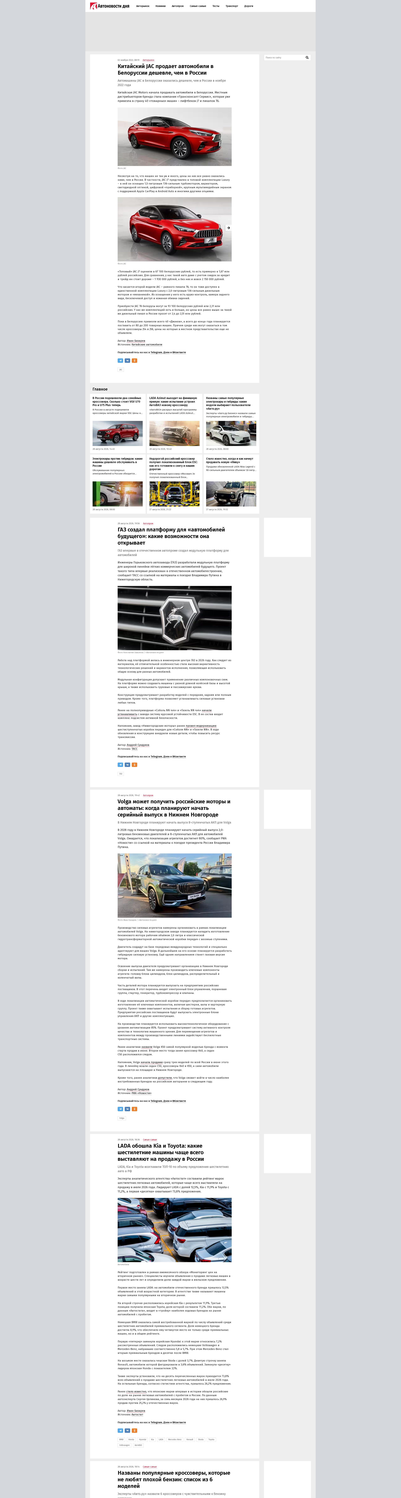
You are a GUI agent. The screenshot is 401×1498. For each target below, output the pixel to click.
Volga (121, 1118)
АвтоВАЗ (138, 1445)
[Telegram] (120, 360)
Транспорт (232, 6)
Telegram (156, 352)
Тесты (215, 6)
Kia (152, 1439)
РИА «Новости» (141, 1093)
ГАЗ (120, 774)
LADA (161, 1439)
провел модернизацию (201, 725)
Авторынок (142, 6)
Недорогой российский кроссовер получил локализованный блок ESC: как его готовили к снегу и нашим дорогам (173, 464)
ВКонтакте (179, 352)
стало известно (136, 1391)
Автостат (137, 1414)
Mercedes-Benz (175, 1439)
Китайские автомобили (147, 344)
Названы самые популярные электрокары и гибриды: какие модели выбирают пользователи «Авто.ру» (228, 403)
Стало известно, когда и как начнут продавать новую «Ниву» (229, 460)
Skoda (200, 1439)
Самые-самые (198, 6)
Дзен (166, 352)
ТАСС (135, 748)
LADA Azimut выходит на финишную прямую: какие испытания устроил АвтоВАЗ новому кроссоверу (173, 401)
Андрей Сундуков (138, 745)
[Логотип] (109, 6)
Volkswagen (124, 1445)
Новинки (161, 6)
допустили (165, 1077)
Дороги (248, 6)
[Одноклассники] (134, 360)
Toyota (211, 1439)
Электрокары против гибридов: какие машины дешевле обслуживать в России (118, 462)
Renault (190, 1439)
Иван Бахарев (136, 340)
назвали (146, 1047)
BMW (121, 1439)
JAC (120, 370)
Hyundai (142, 1439)
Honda (131, 1439)
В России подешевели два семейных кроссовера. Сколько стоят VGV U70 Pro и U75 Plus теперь (117, 401)
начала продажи (152, 1062)
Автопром (178, 6)
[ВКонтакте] (127, 360)
